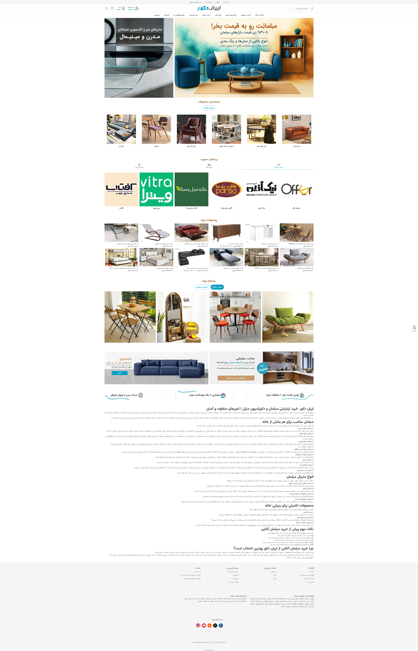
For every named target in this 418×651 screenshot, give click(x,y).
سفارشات (235, 575)
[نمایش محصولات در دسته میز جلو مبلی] (261, 129)
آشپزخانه (166, 15)
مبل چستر (296, 146)
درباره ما (311, 572)
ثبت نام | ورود (131, 7)
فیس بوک (221, 625)
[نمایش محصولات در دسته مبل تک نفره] (191, 129)
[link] (312, 8)
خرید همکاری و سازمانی (195, 2)
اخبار (274, 575)
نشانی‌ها (235, 579)
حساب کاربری (131, 9)
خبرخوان (209, 625)
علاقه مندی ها (233, 582)
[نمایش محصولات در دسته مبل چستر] (296, 129)
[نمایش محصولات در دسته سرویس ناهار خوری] (226, 129)
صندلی (156, 146)
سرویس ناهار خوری (226, 146)
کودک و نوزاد (206, 15)
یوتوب (204, 625)
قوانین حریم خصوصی (307, 575)
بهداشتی (156, 15)
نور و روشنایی (193, 15)
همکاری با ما (208, 2)
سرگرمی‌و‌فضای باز (179, 15)
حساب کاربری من (233, 572)
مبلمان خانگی (259, 15)
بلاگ (274, 579)
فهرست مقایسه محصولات (192, 579)
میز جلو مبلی (261, 146)
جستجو (273, 572)
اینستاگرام (198, 625)
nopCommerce (211, 650)
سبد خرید (198, 572)
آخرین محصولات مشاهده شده (191, 575)
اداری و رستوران (246, 15)
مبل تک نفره (191, 146)
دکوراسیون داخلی (231, 15)
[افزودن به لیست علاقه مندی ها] (282, 242)
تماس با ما (226, 2)
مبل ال (121, 146)
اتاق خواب (218, 15)
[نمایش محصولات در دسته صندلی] (156, 129)
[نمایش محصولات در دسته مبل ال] (121, 129)
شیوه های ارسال (309, 579)
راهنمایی (217, 2)
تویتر (215, 625)
